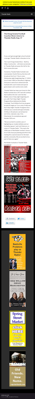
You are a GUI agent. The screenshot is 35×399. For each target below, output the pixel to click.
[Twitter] (2, 7)
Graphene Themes (13, 396)
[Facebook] (5, 7)
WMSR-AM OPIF (5, 395)
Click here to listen (26, 4)
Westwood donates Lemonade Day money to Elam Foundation (17, 26)
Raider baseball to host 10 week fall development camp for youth (18, 22)
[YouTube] (8, 7)
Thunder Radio (5, 14)
